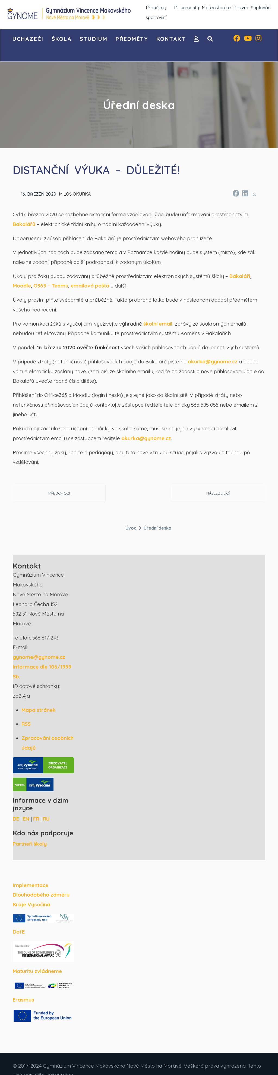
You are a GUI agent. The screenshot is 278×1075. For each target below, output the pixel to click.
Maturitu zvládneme (37, 971)
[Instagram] (258, 39)
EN (26, 818)
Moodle (22, 285)
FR (36, 818)
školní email (157, 323)
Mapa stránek (38, 710)
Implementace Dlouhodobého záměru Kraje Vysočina (41, 895)
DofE (19, 931)
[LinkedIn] (245, 192)
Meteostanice (216, 7)
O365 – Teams (50, 285)
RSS (26, 724)
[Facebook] (236, 39)
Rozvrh (240, 7)
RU (46, 818)
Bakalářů (24, 224)
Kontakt (171, 38)
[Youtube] (248, 39)
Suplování (261, 7)
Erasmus (23, 999)
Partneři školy (30, 844)
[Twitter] (254, 194)
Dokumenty (186, 7)
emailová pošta (90, 285)
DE (16, 818)
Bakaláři (239, 276)
